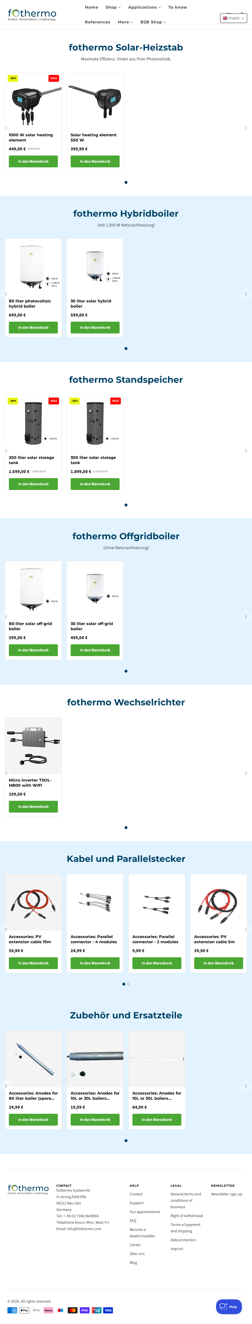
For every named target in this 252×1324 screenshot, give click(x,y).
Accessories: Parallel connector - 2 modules (155, 939)
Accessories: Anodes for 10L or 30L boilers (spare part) (95, 1098)
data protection (183, 1240)
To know (177, 7)
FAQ (133, 1220)
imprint (177, 1249)
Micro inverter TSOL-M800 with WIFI (30, 783)
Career (135, 1245)
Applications (142, 7)
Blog (133, 1262)
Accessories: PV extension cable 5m (214, 939)
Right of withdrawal (187, 1216)
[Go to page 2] (128, 984)
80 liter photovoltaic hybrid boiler (30, 304)
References (97, 22)
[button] (233, 18)
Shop (111, 7)
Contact (136, 1194)
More (123, 22)
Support (136, 1203)
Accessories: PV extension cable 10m (30, 939)
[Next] (246, 128)
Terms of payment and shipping (185, 1228)
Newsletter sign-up (226, 1194)
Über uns (137, 1253)
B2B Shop (151, 22)
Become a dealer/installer (142, 1233)
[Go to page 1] (126, 182)
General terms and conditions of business (186, 1200)
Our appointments (145, 1212)
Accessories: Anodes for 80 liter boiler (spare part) (33, 1098)
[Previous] (6, 128)
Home (91, 7)
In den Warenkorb (33, 161)
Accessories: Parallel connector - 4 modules (94, 939)
